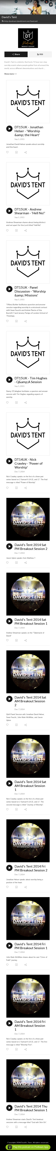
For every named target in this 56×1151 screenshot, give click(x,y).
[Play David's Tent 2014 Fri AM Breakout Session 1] (9, 1023)
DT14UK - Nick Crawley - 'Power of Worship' (29, 463)
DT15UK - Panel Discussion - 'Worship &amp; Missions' (30, 291)
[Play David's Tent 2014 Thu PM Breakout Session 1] (9, 1108)
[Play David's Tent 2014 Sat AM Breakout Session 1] (9, 783)
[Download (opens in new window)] (16, 152)
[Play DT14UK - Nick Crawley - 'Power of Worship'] (9, 461)
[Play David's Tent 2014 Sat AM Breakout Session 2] (9, 699)
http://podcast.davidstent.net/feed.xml (21, 21)
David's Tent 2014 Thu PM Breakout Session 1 (31, 1108)
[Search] (47, 3)
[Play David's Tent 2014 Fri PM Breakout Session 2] (9, 868)
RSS (41, 54)
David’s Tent (9, 17)
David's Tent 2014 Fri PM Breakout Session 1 (31, 946)
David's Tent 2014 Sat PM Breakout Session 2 (31, 547)
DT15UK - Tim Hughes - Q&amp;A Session (31, 380)
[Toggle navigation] (53, 3)
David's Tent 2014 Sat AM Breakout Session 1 (30, 785)
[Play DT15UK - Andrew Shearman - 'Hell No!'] (9, 211)
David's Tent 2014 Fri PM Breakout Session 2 (31, 868)
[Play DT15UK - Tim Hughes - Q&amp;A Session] (9, 380)
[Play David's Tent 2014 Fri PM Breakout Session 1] (9, 946)
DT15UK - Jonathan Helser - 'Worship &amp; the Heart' (29, 131)
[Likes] (7, 152)
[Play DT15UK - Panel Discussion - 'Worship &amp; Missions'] (9, 289)
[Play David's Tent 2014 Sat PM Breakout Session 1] (9, 621)
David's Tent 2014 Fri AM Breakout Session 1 (30, 1025)
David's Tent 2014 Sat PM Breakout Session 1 (31, 621)
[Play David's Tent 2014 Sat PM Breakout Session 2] (9, 546)
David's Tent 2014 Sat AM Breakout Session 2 (30, 701)
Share (17, 54)
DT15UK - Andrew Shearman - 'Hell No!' (30, 211)
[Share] (25, 152)
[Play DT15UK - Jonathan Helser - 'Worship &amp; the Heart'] (9, 129)
